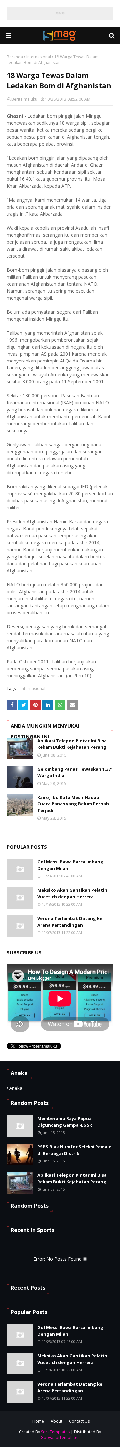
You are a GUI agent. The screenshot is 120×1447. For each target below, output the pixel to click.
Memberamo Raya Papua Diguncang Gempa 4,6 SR (64, 1121)
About (56, 1421)
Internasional (38, 57)
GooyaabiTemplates (60, 1437)
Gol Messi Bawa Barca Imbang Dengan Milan (70, 865)
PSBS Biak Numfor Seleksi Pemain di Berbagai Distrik (74, 1150)
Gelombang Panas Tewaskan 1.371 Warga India (75, 772)
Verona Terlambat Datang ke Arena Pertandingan (69, 921)
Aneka (15, 1088)
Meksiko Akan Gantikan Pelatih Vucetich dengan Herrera (72, 893)
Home (38, 1421)
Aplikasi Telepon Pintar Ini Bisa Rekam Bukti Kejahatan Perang (72, 744)
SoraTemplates (55, 1432)
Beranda (15, 57)
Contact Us (79, 1421)
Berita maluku (24, 99)
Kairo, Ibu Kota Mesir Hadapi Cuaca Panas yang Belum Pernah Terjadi (73, 803)
